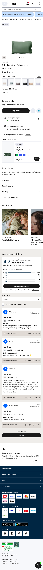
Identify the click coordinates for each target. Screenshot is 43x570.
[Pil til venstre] (33, 460)
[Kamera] (36, 9)
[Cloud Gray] (11, 82)
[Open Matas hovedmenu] (5, 4)
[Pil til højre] (39, 460)
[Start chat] (38, 565)
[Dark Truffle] (18, 82)
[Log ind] (27, 4)
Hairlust (5, 62)
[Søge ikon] (39, 9)
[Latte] (31, 82)
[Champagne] (5, 82)
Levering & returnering (11, 198)
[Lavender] (38, 82)
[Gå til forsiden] (13, 4)
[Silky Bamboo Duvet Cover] (21, 152)
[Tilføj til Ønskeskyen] (38, 110)
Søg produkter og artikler (12, 9)
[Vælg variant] (37, 159)
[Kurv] (39, 4)
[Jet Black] (25, 82)
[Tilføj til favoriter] (32, 110)
